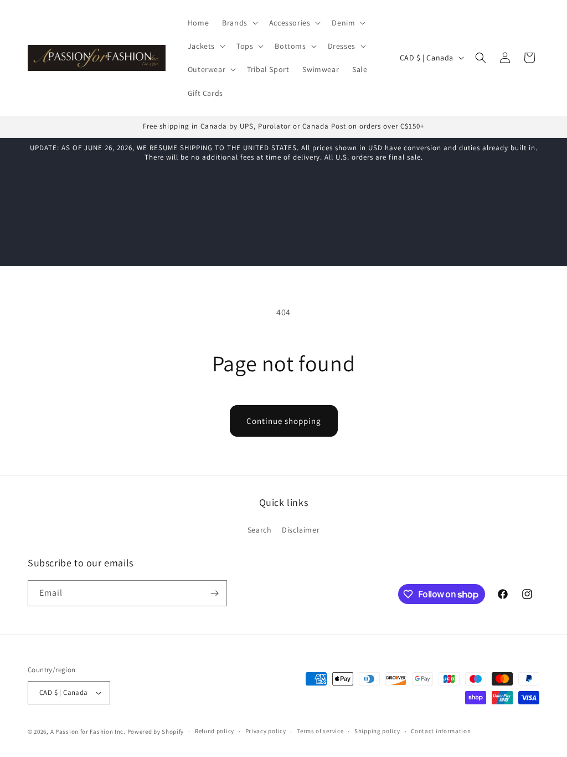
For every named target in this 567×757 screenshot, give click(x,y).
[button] (238, 22)
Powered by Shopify (155, 731)
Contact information (441, 731)
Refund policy (214, 731)
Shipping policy (377, 731)
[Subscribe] (214, 593)
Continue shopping (283, 421)
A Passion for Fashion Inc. (88, 731)
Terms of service (320, 731)
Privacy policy (265, 731)
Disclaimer (300, 530)
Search (260, 530)
